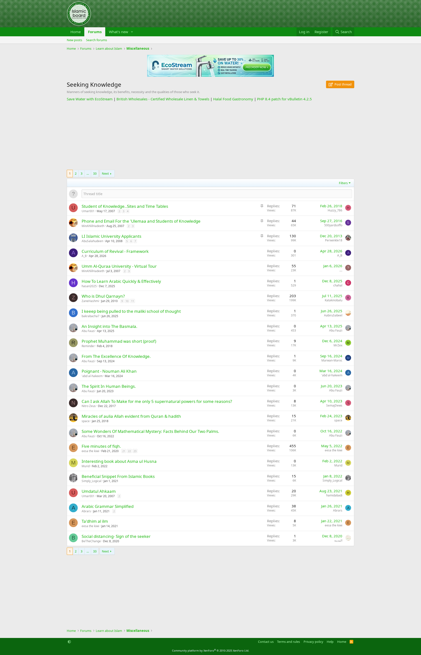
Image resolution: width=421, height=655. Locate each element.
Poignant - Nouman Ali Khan (109, 371)
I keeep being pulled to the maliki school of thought (131, 311)
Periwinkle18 (333, 240)
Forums (95, 31)
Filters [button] (343, 183)
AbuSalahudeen (92, 241)
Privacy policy (313, 641)
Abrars (86, 511)
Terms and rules (288, 641)
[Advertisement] (210, 136)
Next (105, 173)
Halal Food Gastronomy (233, 98)
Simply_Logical (91, 481)
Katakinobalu (333, 300)
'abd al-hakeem (92, 376)
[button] (132, 31)
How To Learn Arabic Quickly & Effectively (121, 281)
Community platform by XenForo (210, 650)
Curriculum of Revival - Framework (115, 251)
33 (94, 173)
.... (340, 270)
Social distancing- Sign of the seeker (116, 536)
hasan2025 (89, 286)
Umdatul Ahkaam (99, 491)
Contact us (266, 641)
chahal (337, 285)
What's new (118, 31)
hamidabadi (334, 495)
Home (75, 31)
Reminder (88, 346)
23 (135, 451)
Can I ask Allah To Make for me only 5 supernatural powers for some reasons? (157, 401)
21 (123, 451)
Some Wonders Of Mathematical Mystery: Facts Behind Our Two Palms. (150, 431)
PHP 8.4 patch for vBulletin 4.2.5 (284, 98)
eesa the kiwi (90, 451)
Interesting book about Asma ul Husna (119, 461)
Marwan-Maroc (331, 360)
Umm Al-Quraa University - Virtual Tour (119, 266)
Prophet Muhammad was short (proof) (119, 341)
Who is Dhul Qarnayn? (103, 296)
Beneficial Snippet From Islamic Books (118, 476)
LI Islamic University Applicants (111, 236)
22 (129, 451)
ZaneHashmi (90, 301)
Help (330, 641)
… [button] (87, 173)
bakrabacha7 (90, 316)
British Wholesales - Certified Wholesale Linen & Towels (162, 98)
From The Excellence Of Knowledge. (116, 356)
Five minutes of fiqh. (101, 446)
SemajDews (334, 405)
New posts (74, 40)
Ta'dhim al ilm (95, 521)
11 (132, 301)
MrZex (338, 345)
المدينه (338, 540)
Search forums (96, 40)
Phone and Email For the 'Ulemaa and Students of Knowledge (141, 221)
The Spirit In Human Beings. (109, 386)
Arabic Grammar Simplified (108, 506)
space (86, 421)
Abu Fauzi (88, 331)
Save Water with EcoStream (90, 98)
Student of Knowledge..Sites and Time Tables (125, 206)
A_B (84, 256)
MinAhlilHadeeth (93, 226)
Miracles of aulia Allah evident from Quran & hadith (131, 416)
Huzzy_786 (335, 210)
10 (126, 301)
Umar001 (88, 211)
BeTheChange (91, 541)
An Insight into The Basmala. (109, 326)
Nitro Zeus (89, 406)
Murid (86, 466)
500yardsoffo (333, 225)
